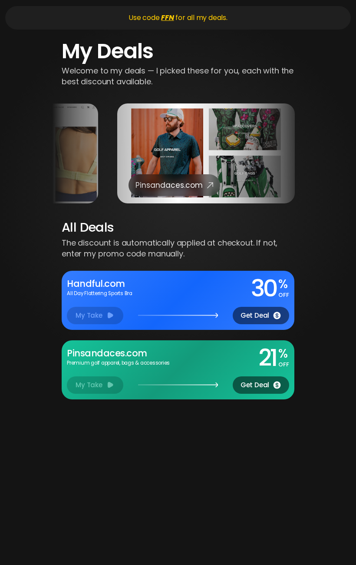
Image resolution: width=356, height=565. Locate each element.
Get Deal (255, 315)
